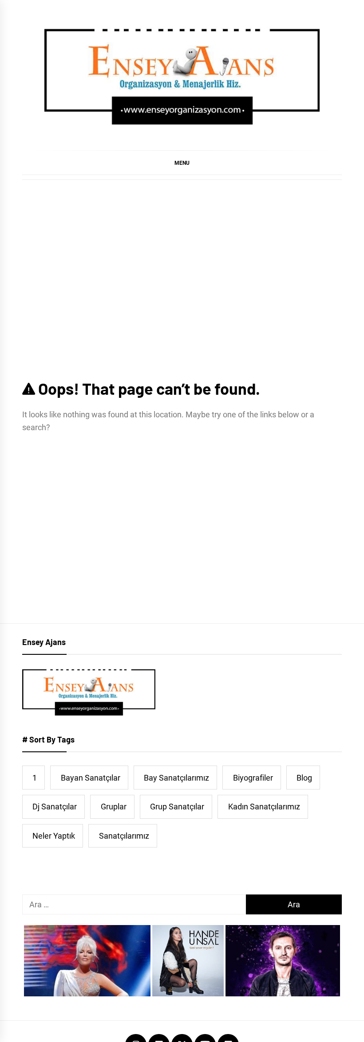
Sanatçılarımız (124, 835)
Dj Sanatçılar (54, 806)
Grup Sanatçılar (177, 806)
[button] (182, 162)
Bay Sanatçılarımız (176, 777)
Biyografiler (253, 777)
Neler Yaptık (53, 835)
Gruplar (114, 806)
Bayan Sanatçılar (90, 777)
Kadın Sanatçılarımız (264, 806)
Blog (304, 777)
